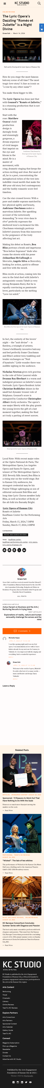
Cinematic (6, 998)
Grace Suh (6, 33)
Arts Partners (7, 1020)
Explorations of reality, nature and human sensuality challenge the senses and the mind (22, 617)
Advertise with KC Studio (12, 1059)
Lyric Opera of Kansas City (18, 508)
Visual (5, 995)
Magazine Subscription (11, 1043)
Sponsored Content (19, 795)
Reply (11, 657)
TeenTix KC (7, 1033)
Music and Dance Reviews (15, 535)
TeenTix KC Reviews (22, 855)
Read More (9, 810)
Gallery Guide (8, 1030)
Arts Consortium (9, 1017)
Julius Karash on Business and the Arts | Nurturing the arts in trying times (21, 608)
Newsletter (6, 1049)
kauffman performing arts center (15, 542)
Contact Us (7, 1056)
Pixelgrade (28, 1075)
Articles (6, 795)
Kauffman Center (14, 540)
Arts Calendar (8, 1027)
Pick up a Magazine (10, 1046)
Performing (7, 855)
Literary (5, 1001)
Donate (5, 1053)
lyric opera (33, 542)
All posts (21, 596)
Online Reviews (9, 12)
